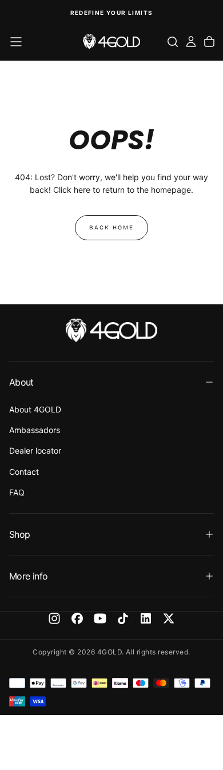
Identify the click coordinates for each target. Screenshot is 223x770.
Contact (24, 472)
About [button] (21, 382)
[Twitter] (169, 618)
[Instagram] (54, 618)
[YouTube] (100, 618)
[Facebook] (77, 618)
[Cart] (209, 42)
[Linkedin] (146, 618)
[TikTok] (123, 618)
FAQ (17, 492)
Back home (111, 227)
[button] (16, 42)
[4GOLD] (111, 330)
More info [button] (28, 576)
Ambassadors (34, 430)
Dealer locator (35, 450)
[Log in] (191, 42)
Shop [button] (19, 534)
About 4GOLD (35, 409)
